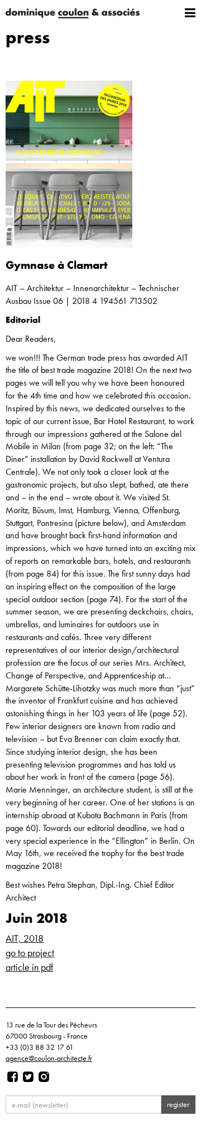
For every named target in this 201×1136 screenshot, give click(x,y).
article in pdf (29, 967)
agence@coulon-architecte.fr (49, 1058)
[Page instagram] (44, 1077)
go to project (30, 952)
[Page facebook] (13, 1077)
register (178, 1104)
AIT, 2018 (25, 938)
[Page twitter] (28, 1077)
